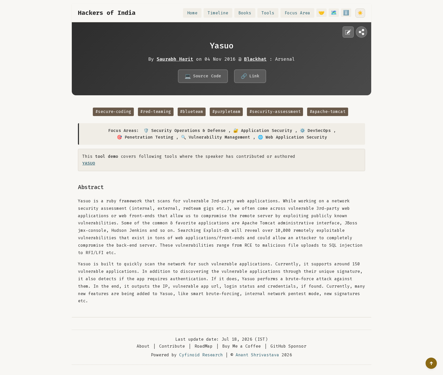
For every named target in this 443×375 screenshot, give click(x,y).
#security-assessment (275, 111)
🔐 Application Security (262, 130)
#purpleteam (226, 111)
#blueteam (191, 111)
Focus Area (297, 13)
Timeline (218, 13)
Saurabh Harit (175, 59)
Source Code (203, 76)
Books (244, 13)
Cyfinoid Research (201, 355)
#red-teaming (155, 111)
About (143, 346)
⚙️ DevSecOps (315, 130)
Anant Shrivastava (257, 355)
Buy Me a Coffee (241, 346)
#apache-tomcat (328, 111)
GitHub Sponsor (288, 346)
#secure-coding (113, 111)
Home (192, 13)
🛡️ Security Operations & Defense (185, 130)
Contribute (172, 346)
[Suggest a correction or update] (348, 32)
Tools (267, 13)
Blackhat (255, 59)
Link (250, 76)
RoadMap (204, 346)
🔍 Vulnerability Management (215, 137)
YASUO (88, 163)
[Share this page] (361, 32)
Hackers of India (106, 13)
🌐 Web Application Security (292, 137)
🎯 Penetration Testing (145, 137)
